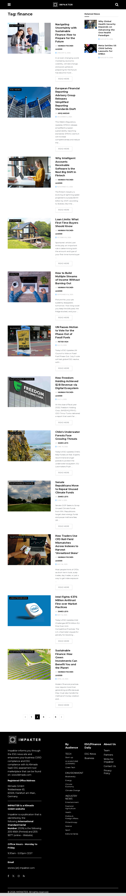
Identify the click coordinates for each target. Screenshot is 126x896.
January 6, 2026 (64, 53)
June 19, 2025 (62, 447)
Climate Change (72, 790)
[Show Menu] (9, 4)
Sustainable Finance (21, 379)
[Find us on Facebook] (8, 876)
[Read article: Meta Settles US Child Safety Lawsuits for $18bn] (91, 48)
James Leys (63, 443)
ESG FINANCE (16, 26)
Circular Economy (69, 785)
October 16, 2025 (64, 237)
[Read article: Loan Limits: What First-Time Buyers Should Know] (29, 233)
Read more (65, 79)
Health (14, 274)
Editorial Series (71, 834)
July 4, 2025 (62, 399)
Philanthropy (71, 822)
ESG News (15, 89)
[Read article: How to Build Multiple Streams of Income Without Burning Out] (29, 286)
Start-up (69, 757)
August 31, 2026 (106, 39)
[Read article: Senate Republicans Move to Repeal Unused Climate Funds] (29, 496)
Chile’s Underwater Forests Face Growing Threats (67, 435)
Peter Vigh (63, 342)
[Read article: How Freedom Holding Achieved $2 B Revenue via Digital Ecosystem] (29, 391)
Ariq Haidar (63, 113)
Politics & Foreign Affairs (71, 817)
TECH (68, 753)
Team (107, 750)
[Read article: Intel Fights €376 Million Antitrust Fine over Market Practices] (29, 610)
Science (68, 826)
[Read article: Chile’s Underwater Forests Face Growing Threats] (29, 445)
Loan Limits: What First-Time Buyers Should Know (67, 223)
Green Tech (70, 767)
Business (15, 220)
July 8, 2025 (62, 345)
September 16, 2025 (65, 294)
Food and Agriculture (70, 807)
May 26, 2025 (62, 564)
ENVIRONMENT (74, 773)
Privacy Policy (108, 772)
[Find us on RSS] (24, 876)
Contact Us (110, 766)
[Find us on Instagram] (19, 876)
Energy (68, 780)
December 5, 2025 (64, 117)
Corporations (18, 159)
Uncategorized (18, 598)
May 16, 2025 (62, 615)
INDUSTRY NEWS (71, 797)
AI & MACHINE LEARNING (71, 762)
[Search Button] (116, 4)
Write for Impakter (109, 760)
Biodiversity (70, 776)
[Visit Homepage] (63, 5)
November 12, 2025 (65, 187)
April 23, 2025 (62, 679)
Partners (108, 754)
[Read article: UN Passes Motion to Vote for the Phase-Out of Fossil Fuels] (29, 341)
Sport (67, 830)
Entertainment (72, 802)
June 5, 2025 (62, 500)
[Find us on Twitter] (13, 876)
